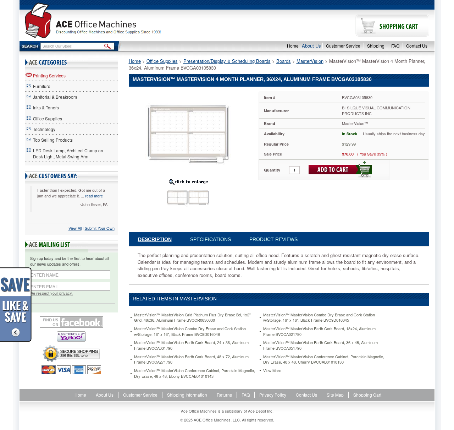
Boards (283, 61)
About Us (311, 45)
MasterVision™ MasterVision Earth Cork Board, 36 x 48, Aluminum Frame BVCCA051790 (320, 345)
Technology (44, 129)
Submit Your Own (100, 228)
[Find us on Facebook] (71, 322)
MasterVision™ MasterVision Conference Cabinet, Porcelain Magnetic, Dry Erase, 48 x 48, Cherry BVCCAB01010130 (323, 359)
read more (94, 195)
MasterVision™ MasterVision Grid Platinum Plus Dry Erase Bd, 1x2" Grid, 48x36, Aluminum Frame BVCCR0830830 (192, 317)
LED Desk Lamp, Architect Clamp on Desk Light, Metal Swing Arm (68, 153)
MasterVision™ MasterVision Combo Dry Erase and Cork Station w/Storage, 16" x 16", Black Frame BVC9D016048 (190, 331)
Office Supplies (47, 118)
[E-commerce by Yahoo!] (71, 336)
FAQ (395, 46)
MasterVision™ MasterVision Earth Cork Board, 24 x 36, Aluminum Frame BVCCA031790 (191, 345)
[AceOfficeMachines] (123, 20)
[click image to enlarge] (188, 181)
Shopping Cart (367, 395)
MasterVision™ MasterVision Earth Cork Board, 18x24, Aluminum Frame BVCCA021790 (319, 331)
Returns (224, 395)
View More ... (274, 370)
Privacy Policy (272, 395)
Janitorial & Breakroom (55, 97)
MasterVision (310, 61)
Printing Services (49, 75)
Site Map (335, 395)
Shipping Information (187, 395)
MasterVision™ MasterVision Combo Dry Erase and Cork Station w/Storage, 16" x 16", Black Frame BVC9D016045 (319, 317)
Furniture (41, 86)
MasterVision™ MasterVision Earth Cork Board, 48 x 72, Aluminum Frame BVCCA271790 (191, 359)
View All (75, 228)
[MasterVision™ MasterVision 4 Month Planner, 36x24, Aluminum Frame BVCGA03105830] (188, 133)
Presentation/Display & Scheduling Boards (227, 61)
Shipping (375, 46)
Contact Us (416, 46)
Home (293, 46)
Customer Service (343, 46)
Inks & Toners (46, 107)
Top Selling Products (53, 140)
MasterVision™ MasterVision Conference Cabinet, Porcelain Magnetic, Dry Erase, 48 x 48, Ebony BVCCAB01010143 (194, 373)
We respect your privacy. (51, 293)
